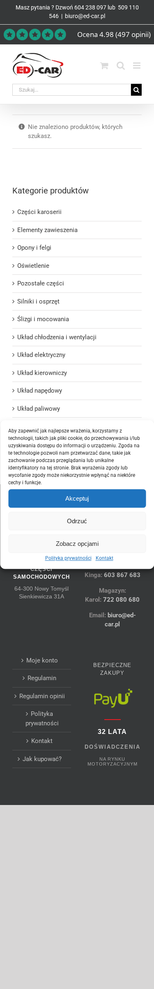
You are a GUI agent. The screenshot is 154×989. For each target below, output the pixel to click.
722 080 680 (120, 599)
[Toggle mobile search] (121, 65)
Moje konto (42, 660)
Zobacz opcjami (77, 543)
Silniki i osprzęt (38, 301)
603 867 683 (122, 575)
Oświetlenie (33, 265)
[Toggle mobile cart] (104, 65)
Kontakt (104, 558)
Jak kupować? (42, 759)
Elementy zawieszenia (47, 230)
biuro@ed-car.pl (85, 16)
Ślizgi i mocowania (43, 319)
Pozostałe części (40, 283)
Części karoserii (39, 212)
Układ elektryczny (41, 355)
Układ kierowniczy (42, 373)
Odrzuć (77, 521)
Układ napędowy (39, 390)
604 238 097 (90, 7)
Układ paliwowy (38, 408)
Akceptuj (77, 498)
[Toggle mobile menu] (137, 65)
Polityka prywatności (68, 558)
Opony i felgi (34, 247)
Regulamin (42, 678)
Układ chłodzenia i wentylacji (57, 337)
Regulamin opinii (42, 696)
